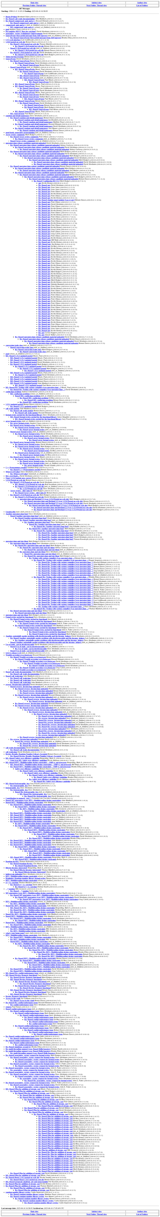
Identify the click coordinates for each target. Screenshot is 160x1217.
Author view (142, 3)
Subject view (97, 3)
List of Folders (142, 5)
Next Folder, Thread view (96, 5)
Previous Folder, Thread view (34, 5)
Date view (34, 3)
